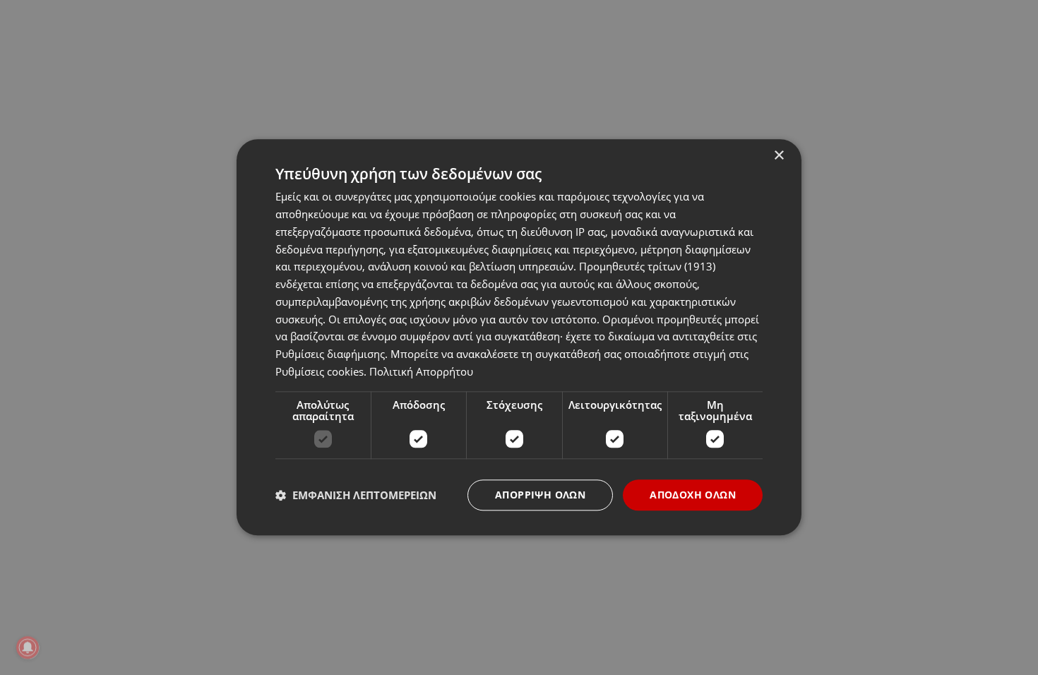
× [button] (778, 155)
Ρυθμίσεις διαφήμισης (330, 354)
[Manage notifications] (27, 647)
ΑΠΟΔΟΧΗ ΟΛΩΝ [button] (693, 494)
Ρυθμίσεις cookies (319, 371)
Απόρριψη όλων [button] (540, 494)
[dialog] (519, 337)
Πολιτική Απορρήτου (421, 371)
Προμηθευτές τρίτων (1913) (647, 267)
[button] (355, 495)
